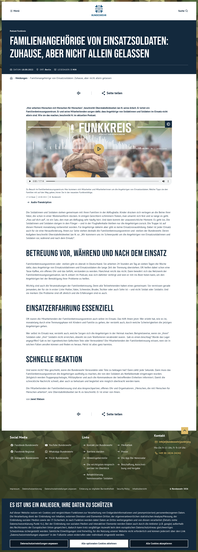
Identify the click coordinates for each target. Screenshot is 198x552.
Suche (181, 10)
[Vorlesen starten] (78, 93)
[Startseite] (11, 78)
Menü (16, 10)
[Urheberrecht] (168, 124)
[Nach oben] (184, 430)
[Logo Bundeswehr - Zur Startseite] (99, 11)
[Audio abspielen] (99, 149)
